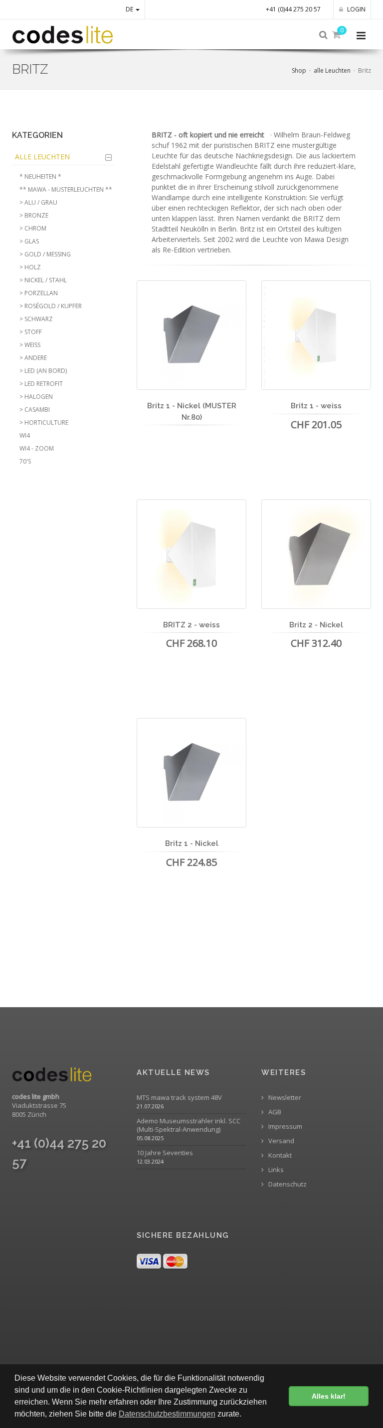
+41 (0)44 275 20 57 (293, 9)
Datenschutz (287, 1184)
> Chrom (32, 228)
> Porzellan (38, 293)
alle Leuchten (332, 70)
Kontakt (279, 1155)
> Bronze (33, 215)
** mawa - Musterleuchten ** (65, 189)
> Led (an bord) (43, 370)
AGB (274, 1112)
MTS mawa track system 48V (179, 1097)
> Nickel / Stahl (43, 280)
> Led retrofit (41, 383)
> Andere (33, 358)
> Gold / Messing (45, 254)
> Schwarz (36, 319)
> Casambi (34, 409)
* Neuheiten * (40, 176)
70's (25, 461)
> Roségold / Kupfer (50, 306)
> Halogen (36, 396)
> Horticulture (43, 422)
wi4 (24, 435)
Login (356, 9)
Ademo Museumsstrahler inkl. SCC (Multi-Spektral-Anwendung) (188, 1125)
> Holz (30, 267)
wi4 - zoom (36, 448)
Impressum (284, 1126)
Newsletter (284, 1097)
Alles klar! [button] (329, 1396)
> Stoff (30, 332)
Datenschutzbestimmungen (167, 1414)
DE (130, 9)
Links (275, 1170)
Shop (299, 70)
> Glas (29, 241)
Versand (280, 1141)
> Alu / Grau (38, 202)
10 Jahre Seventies (165, 1153)
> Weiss (29, 345)
